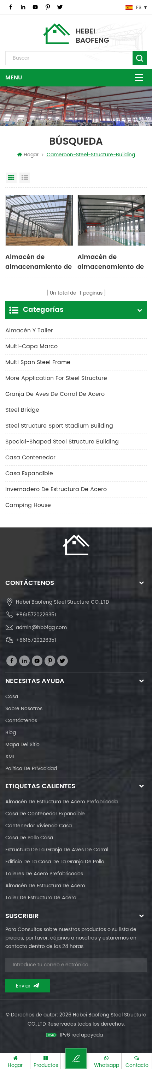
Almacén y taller (29, 330)
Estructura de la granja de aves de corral (56, 850)
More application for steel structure (56, 378)
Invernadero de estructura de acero (56, 489)
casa (11, 697)
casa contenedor (30, 457)
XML (10, 757)
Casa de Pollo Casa (29, 838)
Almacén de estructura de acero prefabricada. (62, 802)
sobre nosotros (23, 709)
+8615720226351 (36, 615)
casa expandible (29, 473)
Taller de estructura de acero (40, 898)
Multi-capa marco (31, 346)
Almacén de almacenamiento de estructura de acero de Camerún (38, 261)
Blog (10, 733)
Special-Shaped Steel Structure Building (62, 441)
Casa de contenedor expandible (45, 814)
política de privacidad (31, 769)
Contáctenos (21, 721)
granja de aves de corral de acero (55, 394)
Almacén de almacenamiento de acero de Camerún (110, 261)
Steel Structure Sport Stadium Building (59, 425)
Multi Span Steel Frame (37, 362)
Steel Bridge (22, 410)
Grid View (11, 178)
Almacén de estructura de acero (45, 886)
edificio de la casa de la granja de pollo (54, 862)
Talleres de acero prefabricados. (44, 874)
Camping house (28, 505)
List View (24, 178)
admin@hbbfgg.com (41, 627)
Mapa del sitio (22, 745)
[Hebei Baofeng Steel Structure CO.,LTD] (76, 33)
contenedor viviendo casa (38, 826)
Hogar (31, 155)
